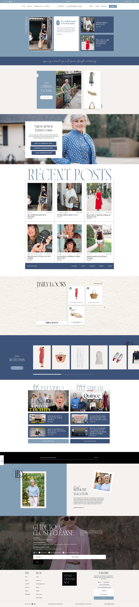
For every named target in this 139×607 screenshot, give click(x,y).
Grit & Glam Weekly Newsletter (50, 313)
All (41, 305)
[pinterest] (7, 1)
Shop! (113, 6)
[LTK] (12, 1)
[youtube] (9, 1)
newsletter (128, 1)
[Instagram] (3, 1)
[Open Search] (135, 1)
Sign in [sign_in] (68, 1)
